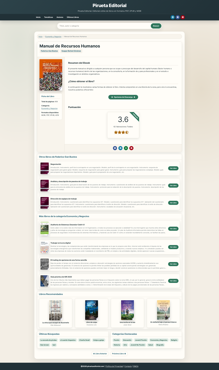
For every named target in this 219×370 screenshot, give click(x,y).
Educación (127, 340)
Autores (60, 17)
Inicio (38, 17)
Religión (174, 340)
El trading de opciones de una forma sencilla (69, 260)
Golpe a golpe (98, 340)
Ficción (116, 340)
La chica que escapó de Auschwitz (55, 323)
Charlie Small (84, 340)
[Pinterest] (183, 17)
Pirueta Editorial (109, 5)
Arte (125, 345)
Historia (117, 345)
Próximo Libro (118, 354)
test (54, 345)
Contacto (128, 366)
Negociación (56, 164)
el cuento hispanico (68, 340)
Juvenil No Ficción (137, 345)
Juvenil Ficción (141, 340)
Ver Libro (173, 168)
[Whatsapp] (126, 148)
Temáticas (48, 17)
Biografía (160, 345)
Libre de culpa (91, 322)
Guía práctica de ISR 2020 (61, 277)
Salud (150, 345)
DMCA (135, 366)
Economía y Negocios (53, 36)
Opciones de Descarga (123, 97)
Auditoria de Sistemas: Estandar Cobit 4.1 (68, 225)
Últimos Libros (73, 17)
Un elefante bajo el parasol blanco (163, 322)
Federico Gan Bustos (49, 51)
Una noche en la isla (127, 322)
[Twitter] (173, 17)
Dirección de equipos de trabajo (64, 199)
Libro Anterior (101, 354)
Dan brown (44, 345)
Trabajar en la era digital (61, 243)
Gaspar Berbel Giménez (71, 51)
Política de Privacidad (114, 366)
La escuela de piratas (48, 340)
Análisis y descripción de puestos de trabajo (69, 181)
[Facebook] (178, 17)
